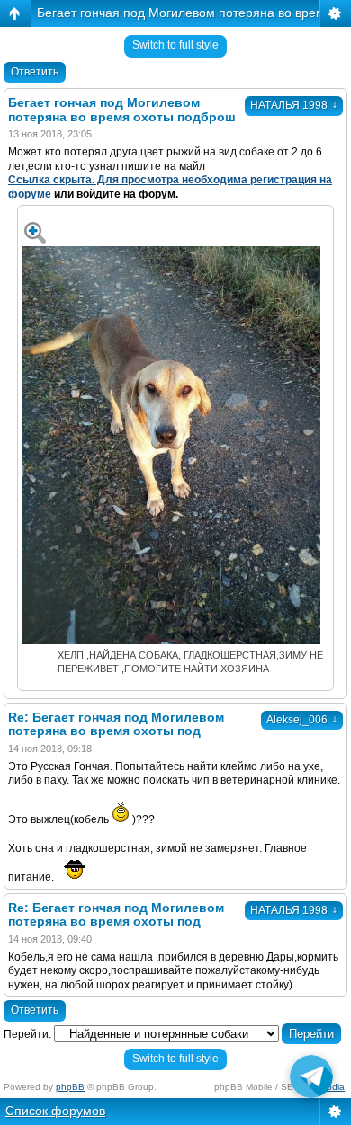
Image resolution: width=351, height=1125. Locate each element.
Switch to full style (175, 45)
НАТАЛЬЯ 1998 (294, 105)
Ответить (34, 72)
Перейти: (27, 1034)
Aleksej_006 (302, 719)
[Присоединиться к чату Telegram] (311, 1080)
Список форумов (55, 1110)
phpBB (70, 1087)
